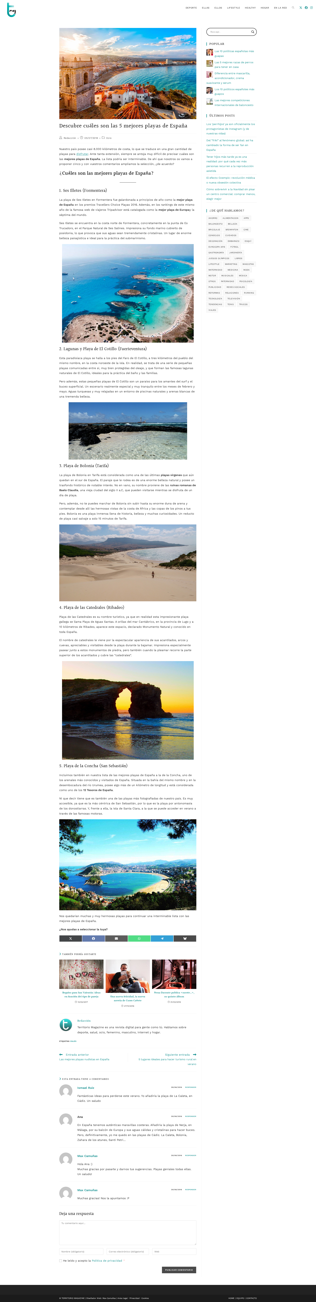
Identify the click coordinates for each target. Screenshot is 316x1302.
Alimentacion (230, 218)
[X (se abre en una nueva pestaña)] (300, 7)
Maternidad (215, 270)
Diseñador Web (93, 1298)
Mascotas (248, 264)
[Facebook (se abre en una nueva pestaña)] (306, 7)
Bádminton (232, 229)
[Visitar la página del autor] (65, 1024)
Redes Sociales (236, 287)
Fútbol (234, 247)
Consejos (214, 235)
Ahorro (213, 218)
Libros (238, 258)
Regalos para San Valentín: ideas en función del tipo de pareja (81, 995)
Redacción (70, 138)
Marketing (231, 264)
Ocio (108, 138)
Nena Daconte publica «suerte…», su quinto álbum (174, 995)
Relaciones (232, 293)
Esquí (248, 241)
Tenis (230, 304)
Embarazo (233, 241)
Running (249, 293)
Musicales (227, 275)
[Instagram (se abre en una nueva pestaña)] (311, 7)
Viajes (73, 1041)
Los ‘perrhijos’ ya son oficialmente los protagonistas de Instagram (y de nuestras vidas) (230, 129)
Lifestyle (214, 264)
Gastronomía (216, 252)
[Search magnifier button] (252, 32)
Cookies (145, 1298)
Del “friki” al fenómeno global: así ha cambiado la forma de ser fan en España (229, 145)
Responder (190, 1087)
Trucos (243, 304)
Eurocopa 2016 (217, 247)
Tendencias (215, 304)
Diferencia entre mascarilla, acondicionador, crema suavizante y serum (228, 78)
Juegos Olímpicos (219, 258)
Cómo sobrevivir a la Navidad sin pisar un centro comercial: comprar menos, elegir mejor (230, 194)
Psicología (245, 281)
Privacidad (135, 1298)
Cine (246, 229)
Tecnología (215, 298)
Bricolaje (214, 229)
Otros (212, 281)
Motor (212, 275)
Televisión (233, 298)
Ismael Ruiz (85, 1087)
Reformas (214, 293)
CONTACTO (251, 1298)
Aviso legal (123, 1298)
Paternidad (227, 281)
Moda (246, 270)
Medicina (233, 270)
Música (243, 275)
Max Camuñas (87, 1156)
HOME (231, 1298)
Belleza (232, 224)
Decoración (215, 241)
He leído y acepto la (94, 1260)
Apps (246, 218)
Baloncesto (216, 224)
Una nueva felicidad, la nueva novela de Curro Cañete (127, 999)
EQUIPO (240, 1298)
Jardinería (235, 252)
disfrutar (82, 154)
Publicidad (215, 287)
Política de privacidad (107, 1260)
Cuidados (230, 235)
